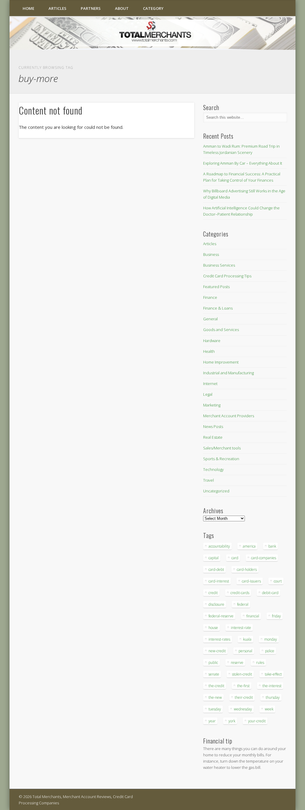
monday (270, 639)
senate (213, 674)
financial (252, 616)
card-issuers (251, 581)
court (278, 581)
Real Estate (212, 437)
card (234, 557)
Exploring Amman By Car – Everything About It (242, 163)
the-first (243, 685)
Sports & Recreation (221, 458)
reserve (237, 662)
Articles (57, 8)
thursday (273, 697)
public (213, 662)
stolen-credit (242, 674)
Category (153, 8)
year (212, 721)
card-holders (247, 569)
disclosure (216, 604)
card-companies (263, 557)
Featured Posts (216, 286)
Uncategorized (216, 491)
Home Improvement (221, 362)
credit (213, 592)
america (249, 546)
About (122, 8)
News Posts (213, 426)
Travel (208, 480)
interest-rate (241, 627)
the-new (215, 697)
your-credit (257, 721)
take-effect (273, 674)
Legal (207, 394)
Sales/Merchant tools (222, 448)
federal (242, 604)
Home (28, 8)
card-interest (218, 581)
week (269, 709)
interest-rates (219, 639)
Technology (213, 469)
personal (245, 650)
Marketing (211, 405)
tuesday (214, 709)
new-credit (217, 650)
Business (211, 254)
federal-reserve (221, 616)
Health (209, 351)
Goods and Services (221, 329)
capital (213, 557)
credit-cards (240, 592)
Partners (91, 8)
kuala (247, 639)
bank (272, 546)
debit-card (270, 592)
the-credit (216, 685)
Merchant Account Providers (228, 415)
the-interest (271, 685)
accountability (219, 546)
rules (260, 662)
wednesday (243, 709)
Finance (210, 297)
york (231, 721)
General (210, 318)
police (269, 650)
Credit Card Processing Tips (227, 276)
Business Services (219, 265)
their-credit (244, 697)
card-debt (216, 569)
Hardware (211, 340)
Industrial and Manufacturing (228, 372)
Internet (210, 383)
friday (276, 616)
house (213, 627)
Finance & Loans (218, 308)
